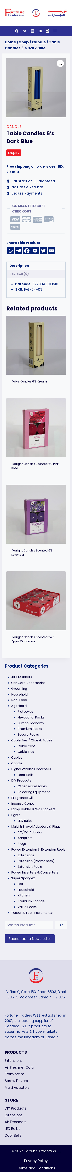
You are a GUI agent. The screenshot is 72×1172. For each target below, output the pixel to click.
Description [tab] (19, 266)
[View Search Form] (47, 31)
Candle (13, 126)
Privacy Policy (36, 1160)
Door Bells (13, 1135)
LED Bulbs (12, 1128)
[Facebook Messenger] (35, 250)
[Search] (61, 925)
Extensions (14, 1060)
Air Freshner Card (19, 1067)
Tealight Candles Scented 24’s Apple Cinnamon (32, 639)
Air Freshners (15, 1122)
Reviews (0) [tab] (19, 274)
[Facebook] (16, 31)
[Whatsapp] (10, 250)
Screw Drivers (16, 1080)
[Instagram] (32, 31)
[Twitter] (24, 31)
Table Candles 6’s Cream (29, 381)
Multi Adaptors (17, 1087)
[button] (60, 63)
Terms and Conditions (36, 1168)
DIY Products (15, 1108)
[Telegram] (18, 250)
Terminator (14, 1074)
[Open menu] (55, 31)
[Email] (40, 31)
